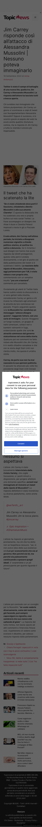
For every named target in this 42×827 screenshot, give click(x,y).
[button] (21, 409)
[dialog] (21, 413)
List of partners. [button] (14, 424)
